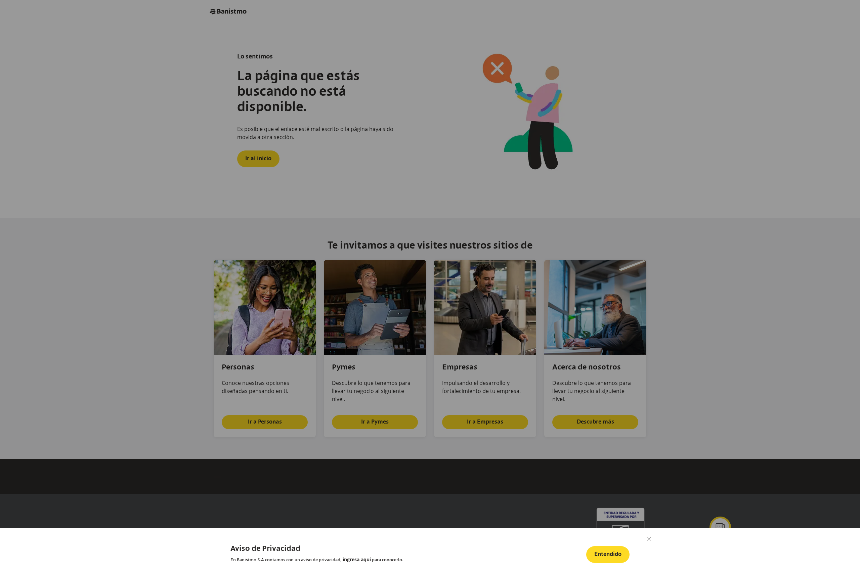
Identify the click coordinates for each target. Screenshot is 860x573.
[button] (608, 554)
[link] (357, 559)
